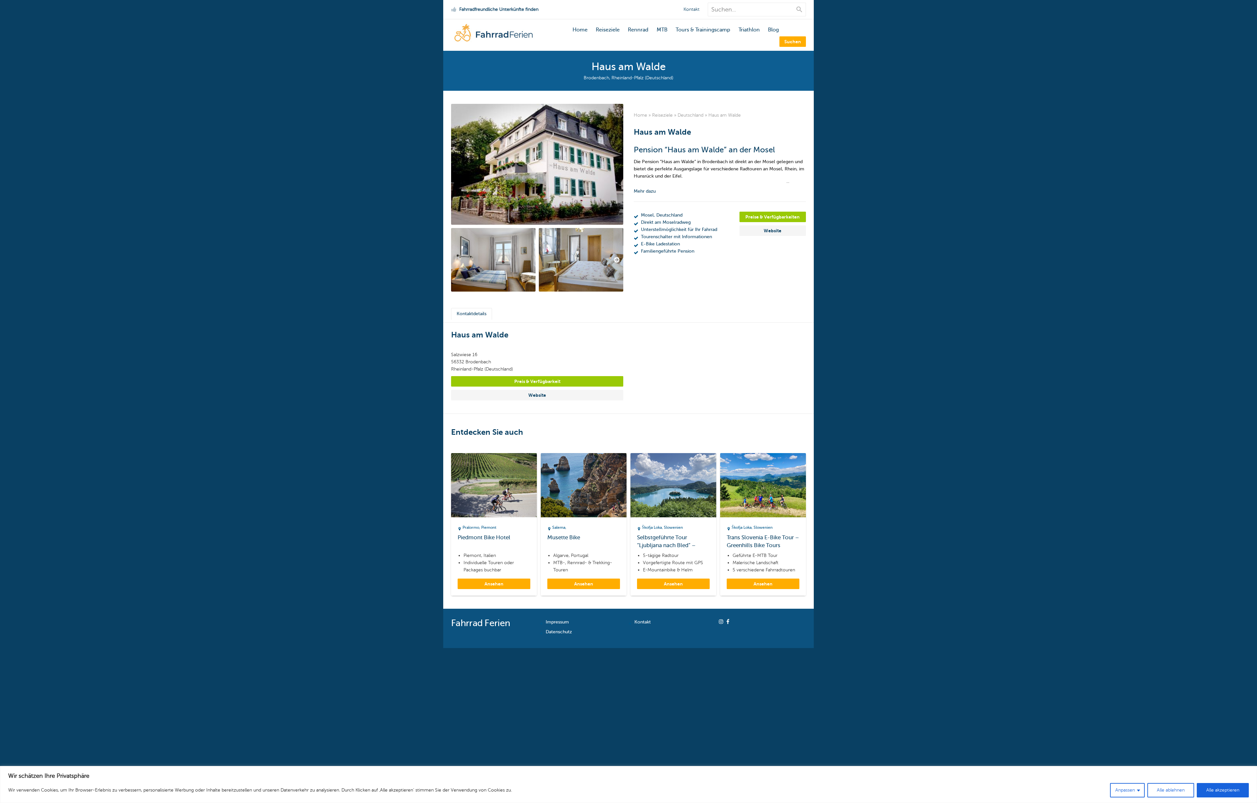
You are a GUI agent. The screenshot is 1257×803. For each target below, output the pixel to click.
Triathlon (749, 30)
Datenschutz (559, 631)
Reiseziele (608, 30)
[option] (493, 260)
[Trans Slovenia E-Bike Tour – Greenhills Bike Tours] (763, 485)
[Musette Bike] (584, 485)
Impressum (557, 622)
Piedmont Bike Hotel (484, 537)
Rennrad (638, 30)
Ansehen (493, 583)
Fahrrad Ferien (480, 623)
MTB (662, 30)
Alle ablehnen (1171, 790)
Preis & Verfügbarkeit (537, 381)
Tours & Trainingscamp (703, 30)
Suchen (792, 41)
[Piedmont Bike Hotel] (494, 485)
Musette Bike (563, 537)
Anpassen (1125, 790)
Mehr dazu (645, 191)
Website (772, 230)
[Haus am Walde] (537, 164)
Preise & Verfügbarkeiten (772, 217)
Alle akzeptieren (1222, 790)
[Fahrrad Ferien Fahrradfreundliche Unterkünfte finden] (493, 40)
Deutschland (690, 115)
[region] (628, 784)
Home (580, 30)
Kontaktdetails (471, 313)
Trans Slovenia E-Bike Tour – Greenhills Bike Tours (763, 541)
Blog (773, 30)
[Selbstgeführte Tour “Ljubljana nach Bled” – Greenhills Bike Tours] (673, 485)
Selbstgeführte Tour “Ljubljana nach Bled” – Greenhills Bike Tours (666, 541)
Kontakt (691, 9)
